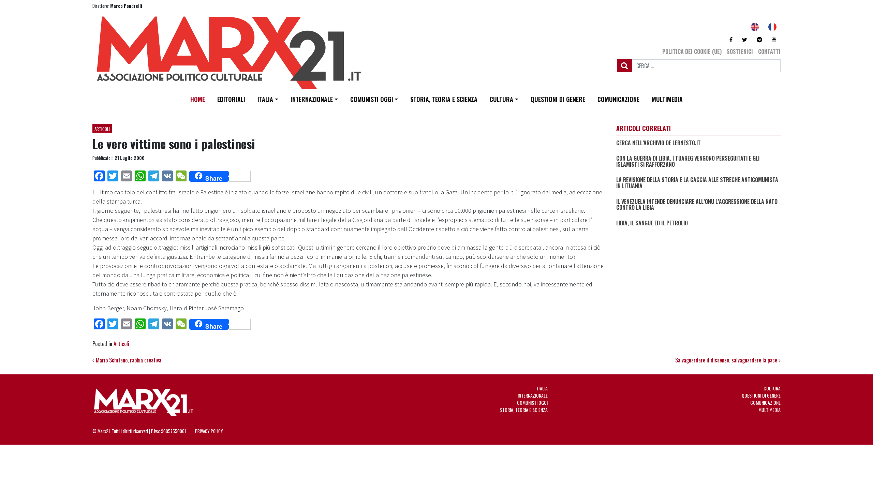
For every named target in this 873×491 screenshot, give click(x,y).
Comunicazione (618, 99)
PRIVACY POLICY (209, 431)
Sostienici (740, 51)
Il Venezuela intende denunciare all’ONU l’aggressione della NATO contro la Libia (697, 205)
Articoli (102, 128)
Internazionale (312, 99)
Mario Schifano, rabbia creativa (127, 360)
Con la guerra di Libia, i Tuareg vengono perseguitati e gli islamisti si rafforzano (687, 161)
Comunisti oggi (371, 99)
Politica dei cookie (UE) (692, 51)
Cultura (501, 99)
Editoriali (231, 99)
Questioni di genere (558, 99)
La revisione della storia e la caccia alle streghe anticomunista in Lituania (697, 183)
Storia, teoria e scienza (443, 99)
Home (197, 99)
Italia (265, 99)
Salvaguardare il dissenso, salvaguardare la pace (727, 360)
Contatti (769, 51)
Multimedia (667, 99)
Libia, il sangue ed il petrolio (652, 223)
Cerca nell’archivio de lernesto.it (658, 143)
